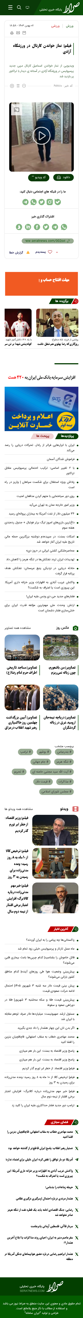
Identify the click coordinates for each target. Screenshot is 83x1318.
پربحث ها (42, 436)
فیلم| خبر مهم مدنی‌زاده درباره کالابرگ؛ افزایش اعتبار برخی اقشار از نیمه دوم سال (17, 898)
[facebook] (37, 227)
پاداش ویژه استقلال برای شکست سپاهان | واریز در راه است (39, 485)
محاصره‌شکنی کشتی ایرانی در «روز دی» (50, 550)
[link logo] (41, 1286)
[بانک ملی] (41, 378)
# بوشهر (44, 752)
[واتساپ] (34, 202)
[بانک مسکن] (41, 283)
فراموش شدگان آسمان (60, 459)
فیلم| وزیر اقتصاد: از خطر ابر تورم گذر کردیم (16, 825)
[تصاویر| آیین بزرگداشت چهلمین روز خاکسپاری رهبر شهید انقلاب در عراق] (22, 697)
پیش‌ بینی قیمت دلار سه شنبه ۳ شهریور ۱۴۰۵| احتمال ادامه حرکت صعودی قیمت (39, 988)
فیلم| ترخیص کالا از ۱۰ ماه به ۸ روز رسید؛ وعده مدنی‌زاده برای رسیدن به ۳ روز (17, 864)
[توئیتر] (42, 202)
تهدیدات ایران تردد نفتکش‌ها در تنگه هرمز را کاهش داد (40, 559)
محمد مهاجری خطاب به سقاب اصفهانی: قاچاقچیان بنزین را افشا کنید (39, 1039)
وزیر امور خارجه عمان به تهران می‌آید (51, 505)
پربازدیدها (67, 436)
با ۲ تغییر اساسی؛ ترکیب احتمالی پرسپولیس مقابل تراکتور (39, 471)
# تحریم (19, 771)
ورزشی (55, 26)
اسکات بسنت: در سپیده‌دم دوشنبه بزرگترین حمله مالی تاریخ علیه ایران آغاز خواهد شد (39, 539)
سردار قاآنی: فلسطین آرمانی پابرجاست (52, 1226)
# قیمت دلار (43, 781)
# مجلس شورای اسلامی (56, 791)
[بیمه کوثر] (41, 421)
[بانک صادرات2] (41, 399)
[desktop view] (27, 7)
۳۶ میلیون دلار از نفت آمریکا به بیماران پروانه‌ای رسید (41, 513)
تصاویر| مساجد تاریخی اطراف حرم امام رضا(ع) (21, 670)
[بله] (58, 202)
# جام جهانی (40, 761)
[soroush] (19, 227)
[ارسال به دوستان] (18, 33)
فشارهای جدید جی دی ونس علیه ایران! (50, 596)
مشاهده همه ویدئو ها (19, 809)
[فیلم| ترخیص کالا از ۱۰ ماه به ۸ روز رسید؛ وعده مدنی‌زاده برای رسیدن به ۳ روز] (55, 863)
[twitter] (46, 227)
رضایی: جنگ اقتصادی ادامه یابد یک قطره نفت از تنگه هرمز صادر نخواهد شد (40, 1212)
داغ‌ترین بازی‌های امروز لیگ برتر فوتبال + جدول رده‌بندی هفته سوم (39, 525)
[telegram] (54, 227)
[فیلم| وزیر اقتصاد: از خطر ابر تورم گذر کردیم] (55, 830)
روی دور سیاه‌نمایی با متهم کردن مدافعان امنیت (45, 496)
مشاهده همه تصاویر (18, 628)
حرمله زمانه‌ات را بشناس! (59, 1187)
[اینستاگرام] (50, 202)
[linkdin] (28, 227)
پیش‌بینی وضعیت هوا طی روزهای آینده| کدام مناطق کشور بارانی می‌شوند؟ (39, 974)
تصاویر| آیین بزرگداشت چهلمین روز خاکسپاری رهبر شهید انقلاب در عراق (21, 722)
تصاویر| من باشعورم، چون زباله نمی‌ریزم (62, 670)
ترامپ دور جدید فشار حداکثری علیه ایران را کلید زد (43, 1105)
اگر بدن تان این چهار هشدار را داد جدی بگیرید (46, 1028)
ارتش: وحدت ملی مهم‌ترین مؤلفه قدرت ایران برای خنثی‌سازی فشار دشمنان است (39, 608)
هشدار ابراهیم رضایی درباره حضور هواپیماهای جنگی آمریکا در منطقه (39, 1256)
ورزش (69, 26)
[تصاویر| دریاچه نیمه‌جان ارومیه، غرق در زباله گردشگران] (60, 697)
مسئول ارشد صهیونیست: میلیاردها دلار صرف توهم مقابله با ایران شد (39, 1016)
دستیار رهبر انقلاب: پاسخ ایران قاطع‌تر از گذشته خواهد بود (40, 1148)
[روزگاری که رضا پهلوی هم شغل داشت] (57, 323)
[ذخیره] (24, 32)
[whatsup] (63, 227)
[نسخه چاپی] (12, 33)
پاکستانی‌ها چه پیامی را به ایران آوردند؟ (50, 940)
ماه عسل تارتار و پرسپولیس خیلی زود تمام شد (46, 948)
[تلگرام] (25, 202)
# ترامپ (25, 752)
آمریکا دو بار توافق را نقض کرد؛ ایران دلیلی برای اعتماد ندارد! (39, 1159)
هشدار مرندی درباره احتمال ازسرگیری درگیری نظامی (44, 1198)
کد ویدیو (39, 177)
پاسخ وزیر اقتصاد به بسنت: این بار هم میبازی (46, 1050)
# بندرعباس (64, 752)
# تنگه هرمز (63, 761)
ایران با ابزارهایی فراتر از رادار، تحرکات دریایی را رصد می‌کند (39, 448)
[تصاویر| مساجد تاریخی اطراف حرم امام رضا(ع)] (22, 648)
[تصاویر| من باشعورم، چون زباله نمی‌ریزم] (60, 648)
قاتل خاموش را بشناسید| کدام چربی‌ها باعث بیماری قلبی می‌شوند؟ (39, 960)
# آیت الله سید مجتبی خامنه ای (51, 771)
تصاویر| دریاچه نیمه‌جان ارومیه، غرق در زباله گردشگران (60, 722)
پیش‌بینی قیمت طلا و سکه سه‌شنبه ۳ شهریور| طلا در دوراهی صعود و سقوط (39, 1002)
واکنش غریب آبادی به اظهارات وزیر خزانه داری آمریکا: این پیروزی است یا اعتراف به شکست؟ (39, 585)
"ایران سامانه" (32, 1313)
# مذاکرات (65, 781)
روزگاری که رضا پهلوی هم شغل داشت (57, 344)
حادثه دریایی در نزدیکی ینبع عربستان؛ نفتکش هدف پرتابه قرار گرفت (39, 571)
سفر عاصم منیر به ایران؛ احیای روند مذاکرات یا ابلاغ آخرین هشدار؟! (40, 1240)
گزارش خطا (16, 252)
